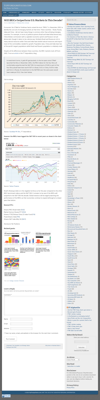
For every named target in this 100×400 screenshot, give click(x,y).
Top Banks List (72, 278)
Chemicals (71, 111)
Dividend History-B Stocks (75, 142)
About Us (49, 12)
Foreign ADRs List (14, 12)
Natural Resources (73, 214)
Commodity (71, 122)
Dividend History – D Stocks (76, 134)
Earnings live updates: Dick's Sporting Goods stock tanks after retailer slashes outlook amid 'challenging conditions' (81, 29)
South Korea (71, 258)
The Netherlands (72, 276)
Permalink (21, 281)
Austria (70, 91)
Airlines (70, 82)
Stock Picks (71, 264)
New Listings (71, 217)
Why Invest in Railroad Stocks (53, 345)
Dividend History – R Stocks (76, 138)
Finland (70, 161)
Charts (69, 107)
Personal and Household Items (77, 229)
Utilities (70, 301)
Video (69, 303)
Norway (70, 221)
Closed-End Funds (73, 117)
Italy (69, 194)
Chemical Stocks (72, 109)
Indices (34, 12)
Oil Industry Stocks (73, 225)
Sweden (70, 270)
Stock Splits (71, 266)
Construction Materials (74, 124)
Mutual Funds (71, 210)
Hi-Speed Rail (72, 179)
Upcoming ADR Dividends (75, 295)
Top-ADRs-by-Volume (74, 283)
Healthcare (71, 177)
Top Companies (72, 281)
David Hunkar (12, 23)
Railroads (70, 237)
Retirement (71, 243)
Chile (69, 113)
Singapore (71, 254)
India (69, 184)
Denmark (70, 130)
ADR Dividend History (74, 78)
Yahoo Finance (14, 186)
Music (69, 208)
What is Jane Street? (74, 328)
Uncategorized (72, 293)
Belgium (70, 95)
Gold (69, 173)
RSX (24, 212)
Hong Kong (71, 181)
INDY (23, 219)
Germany (70, 171)
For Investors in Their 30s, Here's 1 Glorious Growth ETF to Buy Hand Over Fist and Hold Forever (80, 39)
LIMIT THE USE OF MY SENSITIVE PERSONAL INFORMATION (58, 392)
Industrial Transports (74, 188)
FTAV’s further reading (74, 314)
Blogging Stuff (72, 99)
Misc (69, 204)
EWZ (22, 210)
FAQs (69, 157)
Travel (69, 289)
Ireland (70, 190)
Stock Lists (67, 12)
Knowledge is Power (74, 198)
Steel (69, 262)
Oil (68, 223)
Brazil (69, 101)
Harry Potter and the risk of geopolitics (79, 318)
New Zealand (71, 219)
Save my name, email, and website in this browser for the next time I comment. (32, 333)
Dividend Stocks (72, 144)
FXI (34, 214)
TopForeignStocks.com (17, 5)
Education (57, 12)
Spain (69, 260)
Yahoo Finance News (77, 24)
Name (6, 319)
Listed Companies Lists (10, 15)
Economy (70, 146)
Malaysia (70, 200)
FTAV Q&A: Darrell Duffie (75, 330)
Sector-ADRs (71, 250)
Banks (69, 93)
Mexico (70, 202)
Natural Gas (71, 212)
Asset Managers (72, 87)
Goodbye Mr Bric (14, 132)
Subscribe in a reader (73, 366)
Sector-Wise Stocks (73, 252)
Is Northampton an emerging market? (79, 316)
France (70, 165)
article (16, 53)
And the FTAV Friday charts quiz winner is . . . (81, 310)
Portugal (70, 235)
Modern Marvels (72, 206)
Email (6, 324)
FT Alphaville (74, 308)
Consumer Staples (73, 126)
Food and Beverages (74, 163)
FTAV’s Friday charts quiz (75, 326)
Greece (70, 175)
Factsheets (71, 155)
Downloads (26, 12)
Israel (69, 192)
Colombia (70, 120)
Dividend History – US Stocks (82, 12)
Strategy (11, 281)
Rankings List (71, 239)
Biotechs (70, 97)
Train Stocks (71, 287)
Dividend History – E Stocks (76, 136)
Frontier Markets (73, 167)
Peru (69, 231)
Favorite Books (72, 159)
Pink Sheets (71, 233)
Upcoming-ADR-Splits (74, 297)
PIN (18, 217)
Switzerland (71, 272)
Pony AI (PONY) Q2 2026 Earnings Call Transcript (82, 68)
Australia (70, 89)
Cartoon (70, 105)
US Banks (70, 299)
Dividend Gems (72, 132)
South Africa (71, 256)
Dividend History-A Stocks (75, 140)
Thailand (70, 274)
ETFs (69, 151)
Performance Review (74, 227)
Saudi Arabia (71, 247)
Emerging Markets (73, 148)
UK (68, 291)
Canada (70, 103)
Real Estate (71, 241)
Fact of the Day (72, 153)
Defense (70, 128)
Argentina (70, 84)
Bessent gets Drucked (74, 312)
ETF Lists (41, 12)
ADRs (69, 80)
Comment (16, 281)
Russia (69, 245)
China (69, 115)
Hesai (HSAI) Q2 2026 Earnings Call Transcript (81, 53)
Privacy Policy (70, 387)
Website (6, 328)
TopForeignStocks (73, 285)
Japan (69, 196)
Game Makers (72, 169)
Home (4, 12)
